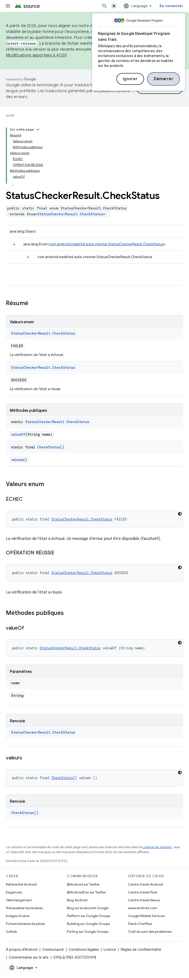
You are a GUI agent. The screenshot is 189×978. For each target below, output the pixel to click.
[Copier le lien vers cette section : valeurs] (27, 758)
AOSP (10, 116)
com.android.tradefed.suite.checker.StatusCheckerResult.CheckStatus (106, 244)
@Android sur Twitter (83, 884)
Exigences (14, 892)
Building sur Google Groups (88, 923)
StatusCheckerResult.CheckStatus (70, 214)
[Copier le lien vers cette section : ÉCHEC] (27, 500)
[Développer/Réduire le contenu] (38, 130)
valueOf (18, 434)
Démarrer (163, 78)
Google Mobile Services (146, 916)
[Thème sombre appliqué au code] (180, 514)
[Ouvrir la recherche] (105, 6)
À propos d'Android (21, 949)
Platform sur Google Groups (88, 916)
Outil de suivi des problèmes (150, 931)
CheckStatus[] (50, 447)
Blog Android (77, 900)
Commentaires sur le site (28, 957)
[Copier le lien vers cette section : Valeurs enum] (49, 485)
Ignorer (130, 78)
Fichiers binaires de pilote (25, 923)
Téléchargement (19, 900)
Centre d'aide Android (145, 884)
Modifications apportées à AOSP (36, 55)
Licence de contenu (157, 847)
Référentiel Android (21, 884)
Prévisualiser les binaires (24, 908)
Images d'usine (17, 916)
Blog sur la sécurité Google (88, 908)
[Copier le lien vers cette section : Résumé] (33, 304)
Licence (110, 949)
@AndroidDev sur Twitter (86, 892)
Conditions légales (84, 949)
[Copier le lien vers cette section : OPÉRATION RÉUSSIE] (59, 553)
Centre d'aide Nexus (144, 900)
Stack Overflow (140, 923)
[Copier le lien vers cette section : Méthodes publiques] (69, 613)
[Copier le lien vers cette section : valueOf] (29, 628)
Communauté (53, 949)
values (17, 459)
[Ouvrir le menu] (8, 6)
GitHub (11, 931)
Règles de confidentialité (141, 949)
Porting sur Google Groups (87, 931)
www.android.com (142, 908)
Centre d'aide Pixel (142, 892)
